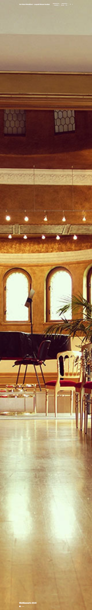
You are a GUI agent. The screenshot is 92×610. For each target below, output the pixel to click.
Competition (56, 5)
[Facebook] (70, 4)
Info (66, 5)
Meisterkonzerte (56, 3)
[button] (72, 4)
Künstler (62, 5)
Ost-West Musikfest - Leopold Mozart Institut (34, 4)
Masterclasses (64, 3)
